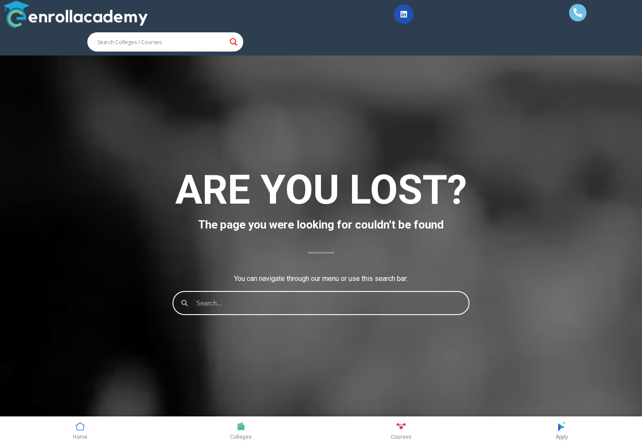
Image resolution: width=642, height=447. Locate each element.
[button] (404, 14)
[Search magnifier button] (234, 42)
